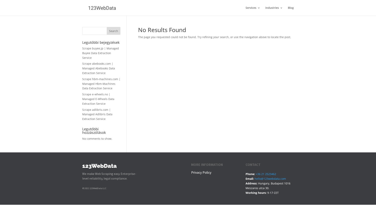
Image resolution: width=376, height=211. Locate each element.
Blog (291, 8)
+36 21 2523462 (266, 174)
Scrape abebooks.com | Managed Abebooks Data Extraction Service (98, 68)
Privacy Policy (201, 172)
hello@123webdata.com (270, 179)
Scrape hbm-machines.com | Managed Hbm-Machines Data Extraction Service (101, 83)
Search (113, 31)
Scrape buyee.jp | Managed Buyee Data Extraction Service (100, 53)
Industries (272, 8)
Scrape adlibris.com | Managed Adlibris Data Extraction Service (97, 114)
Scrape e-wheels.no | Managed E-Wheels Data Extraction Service (98, 99)
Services (251, 8)
